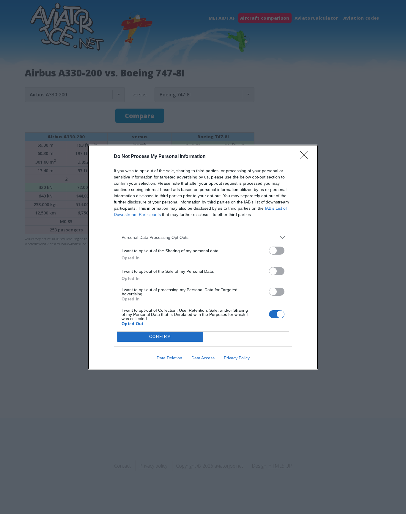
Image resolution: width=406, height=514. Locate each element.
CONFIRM (160, 336)
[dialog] (203, 257)
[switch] (276, 251)
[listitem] (203, 237)
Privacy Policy (237, 357)
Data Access (203, 357)
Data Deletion (169, 357)
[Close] (305, 156)
